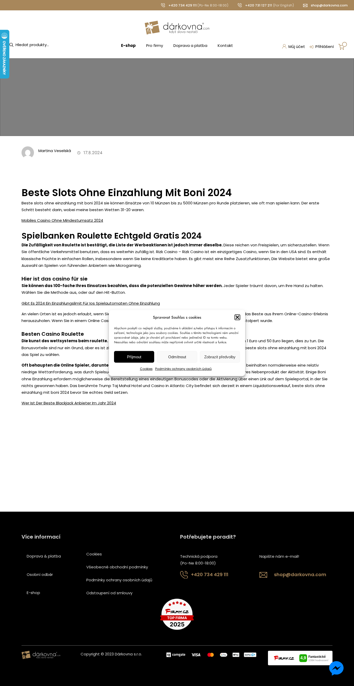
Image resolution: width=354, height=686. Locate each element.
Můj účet (296, 46)
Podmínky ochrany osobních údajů (183, 369)
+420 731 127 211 (258, 5)
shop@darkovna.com (329, 5)
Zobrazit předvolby (220, 357)
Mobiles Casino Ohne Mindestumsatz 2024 (62, 220)
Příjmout (134, 357)
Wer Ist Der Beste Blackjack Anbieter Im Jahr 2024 (69, 403)
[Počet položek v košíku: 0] (342, 46)
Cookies (146, 369)
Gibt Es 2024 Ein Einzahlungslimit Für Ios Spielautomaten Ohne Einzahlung (91, 303)
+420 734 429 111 (182, 5)
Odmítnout (177, 357)
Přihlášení (324, 46)
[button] (237, 317)
